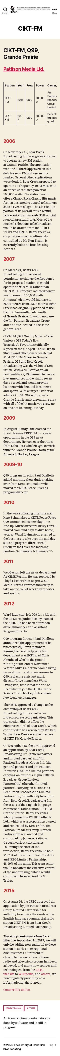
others (45, 974)
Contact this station (16, 990)
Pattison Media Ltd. (23, 69)
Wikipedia (26, 974)
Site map (31, 1008)
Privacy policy (13, 1008)
